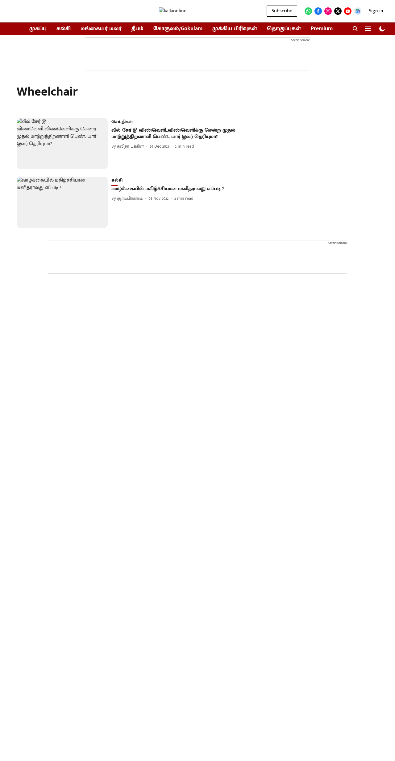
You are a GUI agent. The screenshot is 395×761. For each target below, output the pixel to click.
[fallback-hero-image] (64, 143)
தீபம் (137, 29)
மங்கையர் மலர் (101, 29)
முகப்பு (38, 29)
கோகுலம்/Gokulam (177, 29)
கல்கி (63, 29)
